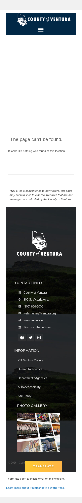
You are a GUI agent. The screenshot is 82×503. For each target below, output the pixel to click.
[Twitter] (30, 337)
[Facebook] (22, 337)
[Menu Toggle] (41, 30)
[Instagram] (39, 337)
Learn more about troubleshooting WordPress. (35, 487)
